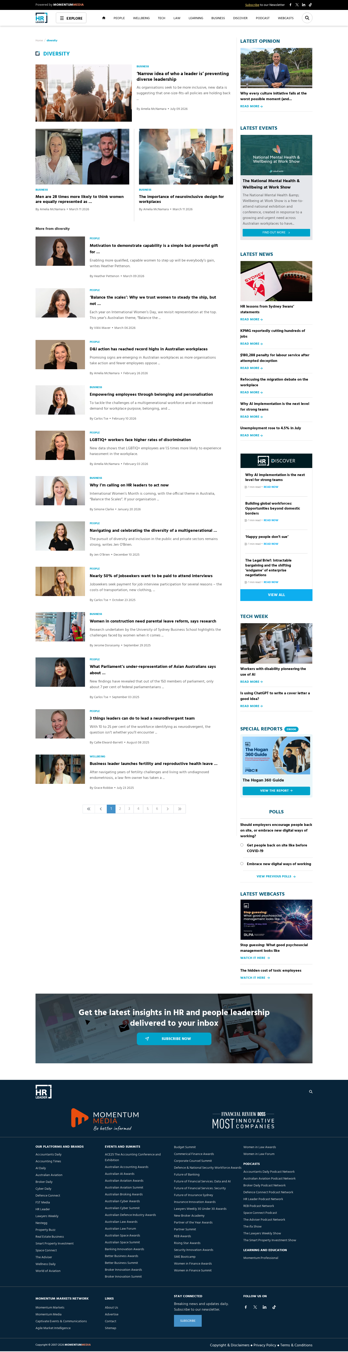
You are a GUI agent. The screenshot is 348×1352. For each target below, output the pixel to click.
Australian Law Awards (121, 1222)
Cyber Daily (43, 1189)
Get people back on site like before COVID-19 (277, 848)
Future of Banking (187, 1174)
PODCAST (263, 18)
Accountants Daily (49, 1154)
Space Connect (46, 1250)
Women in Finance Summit (193, 1270)
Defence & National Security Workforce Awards (207, 1168)
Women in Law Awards (259, 1147)
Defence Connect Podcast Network (268, 1192)
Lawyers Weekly (47, 1216)
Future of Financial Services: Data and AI (202, 1181)
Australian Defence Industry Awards (130, 1215)
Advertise (111, 1314)
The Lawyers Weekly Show (262, 1233)
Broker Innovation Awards (123, 1270)
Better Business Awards (121, 1256)
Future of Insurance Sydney (193, 1195)
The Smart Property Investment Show (269, 1240)
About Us (111, 1307)
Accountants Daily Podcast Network (269, 1172)
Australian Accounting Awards (126, 1167)
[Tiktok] (274, 1307)
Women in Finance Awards (193, 1263)
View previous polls (274, 876)
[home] (42, 18)
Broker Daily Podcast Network (264, 1185)
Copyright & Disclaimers (230, 1345)
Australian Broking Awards (124, 1194)
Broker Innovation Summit (123, 1276)
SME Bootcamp (185, 1257)
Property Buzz (45, 1230)
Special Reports (268, 729)
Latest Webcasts (262, 894)
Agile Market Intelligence (53, 1328)
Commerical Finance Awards (194, 1154)
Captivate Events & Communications (61, 1321)
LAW (177, 18)
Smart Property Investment (55, 1243)
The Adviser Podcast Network (264, 1220)
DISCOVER (240, 18)
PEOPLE (119, 18)
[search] (310, 1091)
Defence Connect (48, 1195)
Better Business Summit (121, 1263)
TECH (161, 18)
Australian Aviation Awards (124, 1181)
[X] (255, 1307)
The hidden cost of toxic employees (270, 971)
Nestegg (41, 1223)
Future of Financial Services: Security (200, 1188)
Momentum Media (49, 1314)
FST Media (43, 1202)
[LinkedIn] (264, 1307)
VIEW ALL (276, 595)
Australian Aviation (49, 1175)
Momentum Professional (260, 1258)
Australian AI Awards (119, 1174)
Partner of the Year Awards (193, 1222)
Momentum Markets (50, 1307)
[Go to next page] (167, 809)
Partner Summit (185, 1229)
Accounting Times (48, 1161)
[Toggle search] (307, 18)
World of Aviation (48, 1271)
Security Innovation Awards (193, 1250)
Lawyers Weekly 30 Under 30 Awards (200, 1209)
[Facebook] (245, 1307)
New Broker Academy (189, 1216)
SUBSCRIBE (188, 1321)
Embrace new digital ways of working (279, 864)
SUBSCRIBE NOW (176, 1039)
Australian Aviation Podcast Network (269, 1178)
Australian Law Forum (120, 1229)
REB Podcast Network (258, 1206)
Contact (110, 1321)
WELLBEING (141, 18)
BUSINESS (218, 18)
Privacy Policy (265, 1345)
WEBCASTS (286, 18)
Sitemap (110, 1328)
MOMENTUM (68, 5)
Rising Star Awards (187, 1243)
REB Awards (182, 1236)
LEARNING (196, 18)
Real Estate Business (50, 1237)
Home (39, 40)
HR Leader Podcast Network (263, 1199)
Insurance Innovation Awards (195, 1202)
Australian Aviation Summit (124, 1187)
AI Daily (41, 1168)
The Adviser (44, 1257)
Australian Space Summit (122, 1242)
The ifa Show (252, 1226)
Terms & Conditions (296, 1345)
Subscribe (252, 5)
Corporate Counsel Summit (193, 1161)
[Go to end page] (180, 809)
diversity (52, 40)
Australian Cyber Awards (122, 1201)
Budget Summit (185, 1147)
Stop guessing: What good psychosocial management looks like (274, 948)
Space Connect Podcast (260, 1213)
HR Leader (43, 1209)
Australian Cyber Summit (122, 1208)
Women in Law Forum (258, 1154)
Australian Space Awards (122, 1235)
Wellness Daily (46, 1264)
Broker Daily (44, 1182)
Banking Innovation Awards (124, 1249)
